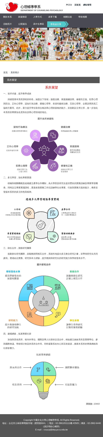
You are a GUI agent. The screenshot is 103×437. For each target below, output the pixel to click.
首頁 (5, 72)
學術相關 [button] (82, 17)
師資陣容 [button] (22, 17)
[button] (6, 43)
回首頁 (78, 5)
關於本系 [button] (7, 17)
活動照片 (7, 24)
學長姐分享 (55, 24)
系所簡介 (15, 72)
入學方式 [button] (37, 17)
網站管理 (87, 5)
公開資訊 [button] (22, 24)
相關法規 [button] (67, 17)
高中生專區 (38, 24)
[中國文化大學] (12, 6)
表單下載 (52, 17)
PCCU (69, 5)
